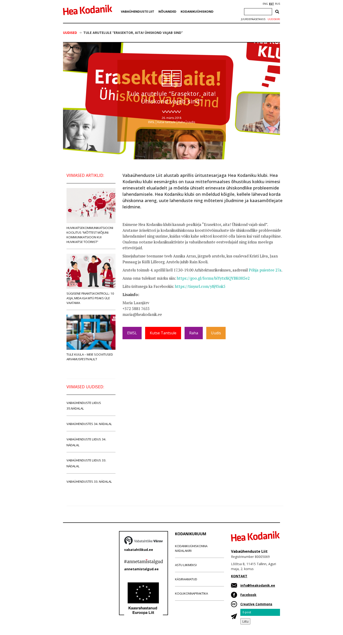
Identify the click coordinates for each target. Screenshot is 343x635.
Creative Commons (256, 604)
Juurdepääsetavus (253, 19)
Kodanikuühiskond (197, 11)
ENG (265, 3)
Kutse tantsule (166, 122)
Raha (181, 122)
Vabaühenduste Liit (137, 11)
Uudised (70, 32)
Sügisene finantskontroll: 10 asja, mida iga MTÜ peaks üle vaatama (90, 298)
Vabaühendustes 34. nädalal (89, 424)
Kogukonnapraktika (191, 593)
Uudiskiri (274, 19)
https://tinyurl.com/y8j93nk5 (200, 286)
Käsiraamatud (186, 579)
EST (271, 3)
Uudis (191, 122)
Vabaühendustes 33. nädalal (89, 481)
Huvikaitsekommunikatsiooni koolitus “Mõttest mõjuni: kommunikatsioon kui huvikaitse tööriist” (89, 235)
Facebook (248, 594)
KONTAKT (239, 576)
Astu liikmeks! (186, 565)
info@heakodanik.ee (257, 585)
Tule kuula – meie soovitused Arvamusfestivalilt (89, 356)
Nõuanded (167, 11)
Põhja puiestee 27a (265, 270)
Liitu (245, 621)
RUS (277, 3)
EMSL (151, 122)
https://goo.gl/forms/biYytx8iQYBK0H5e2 (213, 278)
